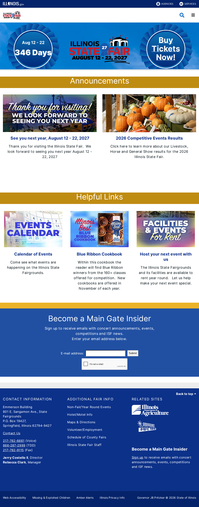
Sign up (137, 457)
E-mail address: (72, 353)
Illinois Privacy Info (112, 497)
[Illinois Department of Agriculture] (150, 415)
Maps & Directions (81, 422)
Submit (133, 353)
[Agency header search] (182, 15)
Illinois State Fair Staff (84, 445)
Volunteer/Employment (84, 430)
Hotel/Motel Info (80, 414)
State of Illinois (186, 497)
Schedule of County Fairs (86, 437)
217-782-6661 (13, 441)
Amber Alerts (84, 497)
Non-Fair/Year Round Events (89, 407)
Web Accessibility (14, 497)
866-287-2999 (14, 445)
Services (190, 3)
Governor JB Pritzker (151, 497)
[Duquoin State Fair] (147, 431)
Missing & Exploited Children (51, 497)
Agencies (167, 3)
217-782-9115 (13, 450)
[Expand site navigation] (193, 15)
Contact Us (11, 433)
